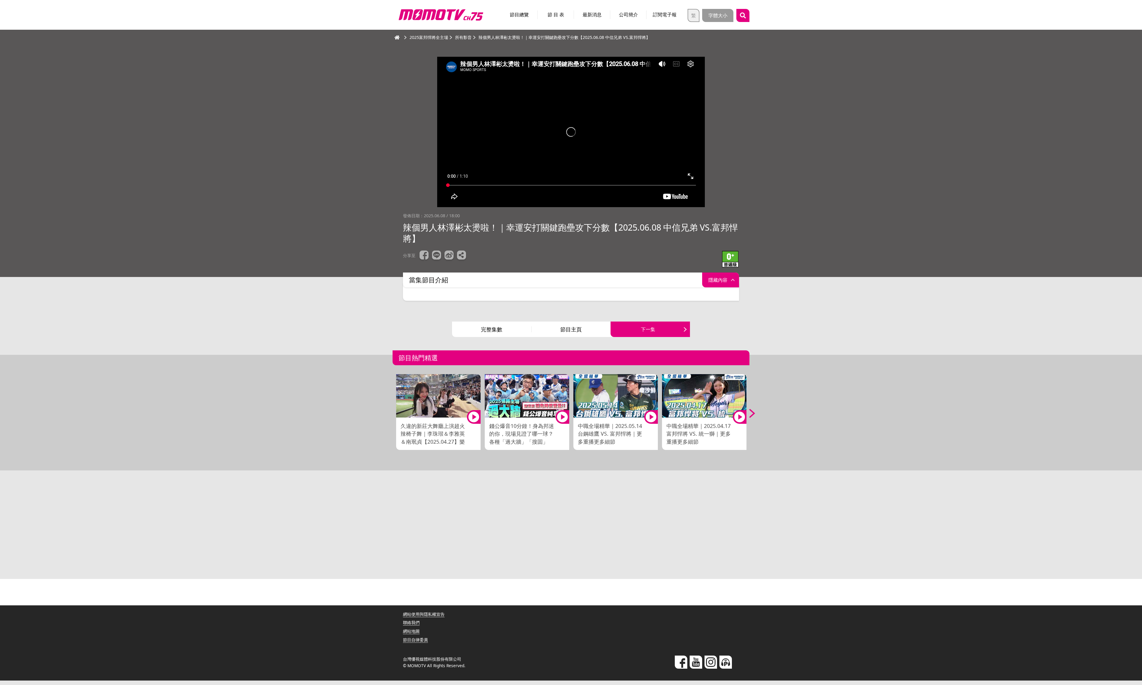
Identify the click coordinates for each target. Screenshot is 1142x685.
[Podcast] (725, 662)
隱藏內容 (717, 280)
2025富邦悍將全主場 (429, 37)
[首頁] (397, 37)
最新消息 (592, 14)
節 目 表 (556, 14)
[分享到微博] (449, 256)
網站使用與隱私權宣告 (424, 614)
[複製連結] (461, 256)
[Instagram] (711, 662)
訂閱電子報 (665, 14)
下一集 (648, 329)
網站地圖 (411, 631)
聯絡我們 (411, 622)
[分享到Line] (436, 256)
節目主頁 (571, 329)
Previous (394, 413)
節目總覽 (519, 14)
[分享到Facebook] (424, 256)
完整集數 (491, 329)
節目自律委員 (415, 640)
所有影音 (463, 37)
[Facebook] (681, 662)
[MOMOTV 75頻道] (441, 15)
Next (748, 413)
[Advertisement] (571, 527)
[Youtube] (696, 662)
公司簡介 (628, 14)
